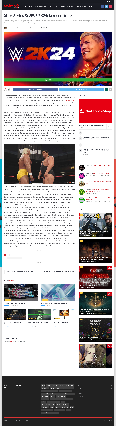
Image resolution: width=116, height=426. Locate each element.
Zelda (43, 412)
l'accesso (10, 332)
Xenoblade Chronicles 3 (59, 410)
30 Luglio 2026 (39, 326)
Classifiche (54, 385)
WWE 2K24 (19, 257)
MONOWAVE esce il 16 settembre (89, 337)
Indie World (48, 391)
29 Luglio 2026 (64, 326)
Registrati (110, 1)
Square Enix (65, 404)
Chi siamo (91, 421)
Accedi (104, 1)
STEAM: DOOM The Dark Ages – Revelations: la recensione (13, 323)
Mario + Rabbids (67, 391)
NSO (66, 399)
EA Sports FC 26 (45, 388)
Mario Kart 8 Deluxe (46, 393)
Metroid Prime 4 (45, 396)
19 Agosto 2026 (95, 313)
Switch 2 (51, 6)
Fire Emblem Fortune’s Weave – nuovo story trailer (93, 364)
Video (45, 6)
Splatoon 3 (59, 404)
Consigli (67, 385)
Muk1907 (10, 28)
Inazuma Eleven (69, 388)
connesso (12, 341)
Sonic (53, 404)
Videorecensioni (81, 6)
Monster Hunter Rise (61, 396)
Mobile (63, 6)
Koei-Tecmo (55, 391)
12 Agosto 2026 (15, 305)
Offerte (70, 399)
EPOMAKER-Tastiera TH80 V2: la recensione (15, 303)
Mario (61, 391)
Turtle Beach (44, 410)
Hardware (90, 6)
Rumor (63, 401)
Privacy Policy (7, 392)
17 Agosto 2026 (95, 366)
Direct (72, 385)
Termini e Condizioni (15, 392)
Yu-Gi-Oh (68, 410)
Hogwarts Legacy (60, 388)
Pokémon (43, 401)
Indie (43, 391)
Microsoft (52, 396)
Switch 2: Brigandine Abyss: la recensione (92, 144)
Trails (71, 407)
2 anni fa (17, 28)
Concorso (61, 385)
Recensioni (32, 6)
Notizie (24, 6)
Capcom (48, 385)
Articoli (39, 6)
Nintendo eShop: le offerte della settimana (91, 125)
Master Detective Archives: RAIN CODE (60, 393)
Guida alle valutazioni (100, 421)
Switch (58, 6)
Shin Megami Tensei (46, 404)
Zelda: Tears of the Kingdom (52, 412)
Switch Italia (9, 420)
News (52, 399)
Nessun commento (85, 235)
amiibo (43, 385)
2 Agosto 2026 (15, 326)
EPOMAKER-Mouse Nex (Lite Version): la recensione (54, 303)
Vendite (50, 410)
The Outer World (71, 6)
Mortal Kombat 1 (45, 399)
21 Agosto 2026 (95, 235)
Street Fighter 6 (45, 407)
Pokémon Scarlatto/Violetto (53, 401)
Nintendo (57, 399)
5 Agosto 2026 (51, 305)
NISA (62, 399)
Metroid (72, 393)
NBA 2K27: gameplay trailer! (87, 285)
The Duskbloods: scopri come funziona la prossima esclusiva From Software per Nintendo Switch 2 (94, 258)
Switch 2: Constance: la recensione (101, 173)
